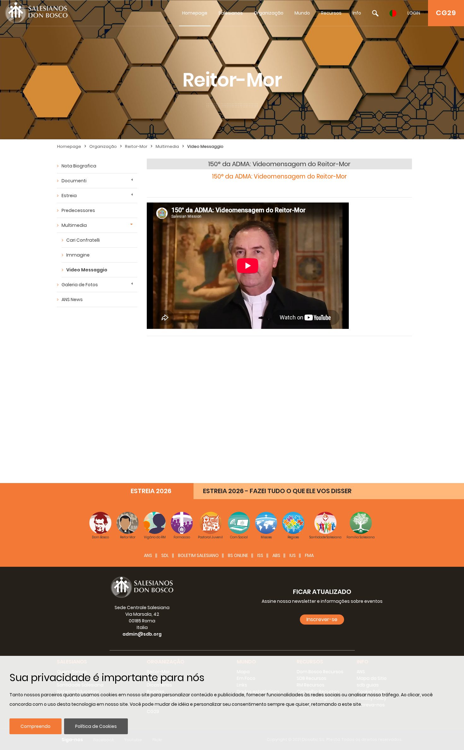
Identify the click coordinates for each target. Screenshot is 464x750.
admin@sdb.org (142, 634)
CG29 (446, 13)
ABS (276, 555)
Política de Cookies (96, 726)
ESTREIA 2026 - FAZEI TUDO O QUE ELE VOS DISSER (277, 491)
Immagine (78, 255)
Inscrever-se (321, 619)
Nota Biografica (79, 166)
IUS (292, 555)
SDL (165, 555)
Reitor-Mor (136, 146)
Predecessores (78, 210)
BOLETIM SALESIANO (198, 555)
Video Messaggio (205, 146)
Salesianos (230, 13)
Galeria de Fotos (80, 284)
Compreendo (36, 726)
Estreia (69, 195)
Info (357, 13)
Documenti (74, 181)
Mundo (302, 13)
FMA (309, 555)
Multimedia (167, 146)
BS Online (238, 555)
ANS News (72, 299)
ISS (260, 555)
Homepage (194, 13)
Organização (268, 13)
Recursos (331, 13)
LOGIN (413, 13)
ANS (148, 555)
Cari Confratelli (83, 240)
